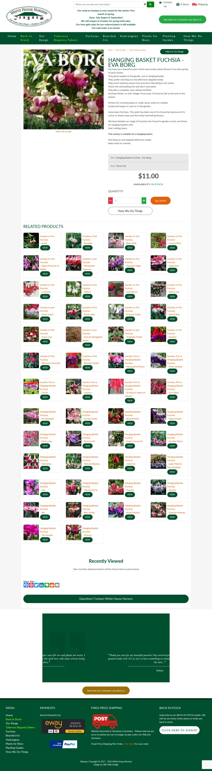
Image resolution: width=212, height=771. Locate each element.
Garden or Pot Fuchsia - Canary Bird (174, 239)
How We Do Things (130, 211)
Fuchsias (10, 731)
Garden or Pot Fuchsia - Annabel (89, 239)
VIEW (45, 248)
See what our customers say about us (182, 20)
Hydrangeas (12, 740)
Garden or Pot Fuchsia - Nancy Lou (174, 288)
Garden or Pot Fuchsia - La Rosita (47, 288)
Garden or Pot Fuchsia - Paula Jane (89, 311)
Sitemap (83, 762)
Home (110, 50)
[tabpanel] (106, 662)
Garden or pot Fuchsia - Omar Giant (47, 311)
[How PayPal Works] (63, 744)
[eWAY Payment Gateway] (63, 726)
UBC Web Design (110, 765)
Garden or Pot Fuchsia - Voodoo (174, 333)
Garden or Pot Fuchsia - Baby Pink (132, 239)
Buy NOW (160, 201)
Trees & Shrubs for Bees (137, 50)
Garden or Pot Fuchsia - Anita (47, 239)
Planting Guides (15, 748)
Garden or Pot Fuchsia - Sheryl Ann (174, 311)
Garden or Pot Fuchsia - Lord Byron (132, 288)
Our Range (12, 723)
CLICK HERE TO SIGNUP (179, 730)
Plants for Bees (120, 50)
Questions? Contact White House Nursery (106, 598)
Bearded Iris (13, 735)
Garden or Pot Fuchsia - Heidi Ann (174, 262)
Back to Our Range (174, 52)
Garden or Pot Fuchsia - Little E (89, 288)
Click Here (128, 744)
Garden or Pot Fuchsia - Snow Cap (47, 333)
